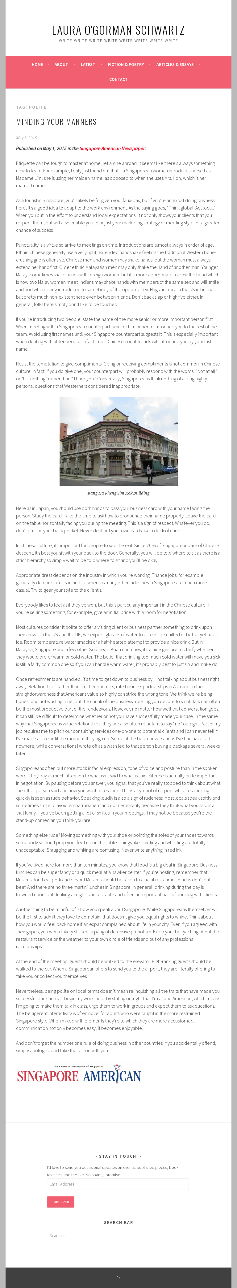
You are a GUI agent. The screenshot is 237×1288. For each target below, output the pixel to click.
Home (37, 64)
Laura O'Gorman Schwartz (118, 29)
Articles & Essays (175, 64)
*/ (119, 1277)
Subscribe (61, 1201)
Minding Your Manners (56, 121)
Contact (118, 79)
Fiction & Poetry (126, 64)
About (61, 64)
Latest (88, 64)
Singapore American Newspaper (112, 148)
